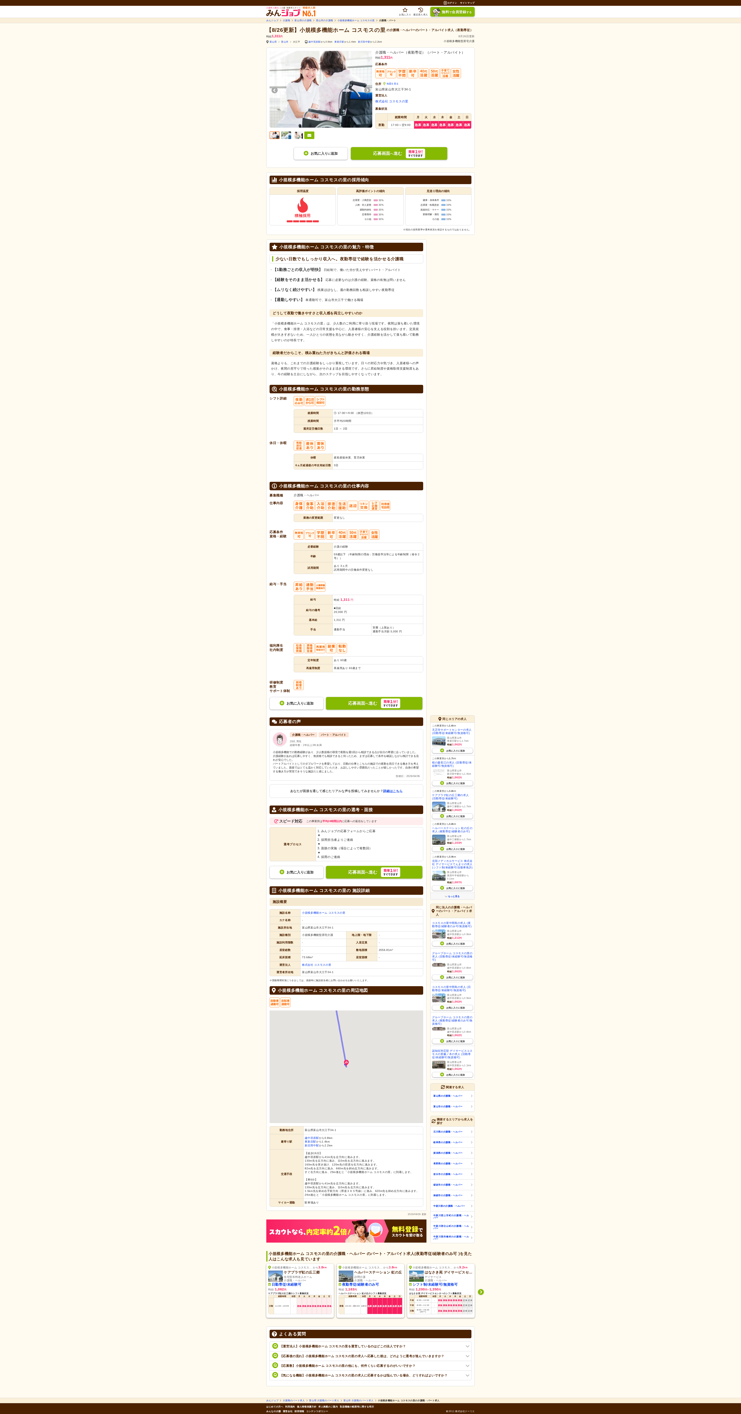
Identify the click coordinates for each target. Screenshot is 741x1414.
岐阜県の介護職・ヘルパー (448, 1142)
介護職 (286, 20)
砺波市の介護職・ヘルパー (448, 1185)
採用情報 (299, 1411)
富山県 (273, 42)
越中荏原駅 (314, 42)
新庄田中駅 (364, 42)
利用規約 (290, 1407)
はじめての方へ (274, 1407)
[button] (346, 1063)
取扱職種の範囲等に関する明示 (357, 1407)
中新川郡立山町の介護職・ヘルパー (451, 1227)
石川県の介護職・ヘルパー (448, 1132)
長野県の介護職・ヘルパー (448, 1163)
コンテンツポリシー (317, 1411)
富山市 (284, 42)
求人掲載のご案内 (328, 1407)
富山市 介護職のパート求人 (358, 1400)
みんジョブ (272, 20)
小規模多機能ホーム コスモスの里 (356, 20)
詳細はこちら (393, 791)
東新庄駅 (339, 42)
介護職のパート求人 (294, 1400)
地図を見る (393, 83)
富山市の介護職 (324, 20)
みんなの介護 (273, 1411)
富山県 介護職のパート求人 (324, 1400)
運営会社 (288, 1411)
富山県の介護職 (302, 20)
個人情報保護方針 (306, 1407)
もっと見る (454, 896)
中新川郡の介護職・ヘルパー (449, 1206)
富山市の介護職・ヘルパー (448, 1106)
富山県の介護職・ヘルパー (448, 1096)
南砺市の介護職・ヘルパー (448, 1195)
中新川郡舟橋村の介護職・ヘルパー (451, 1237)
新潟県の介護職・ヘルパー (448, 1153)
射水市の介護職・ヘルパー (448, 1174)
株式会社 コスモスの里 (391, 101)
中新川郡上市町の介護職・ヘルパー (451, 1216)
